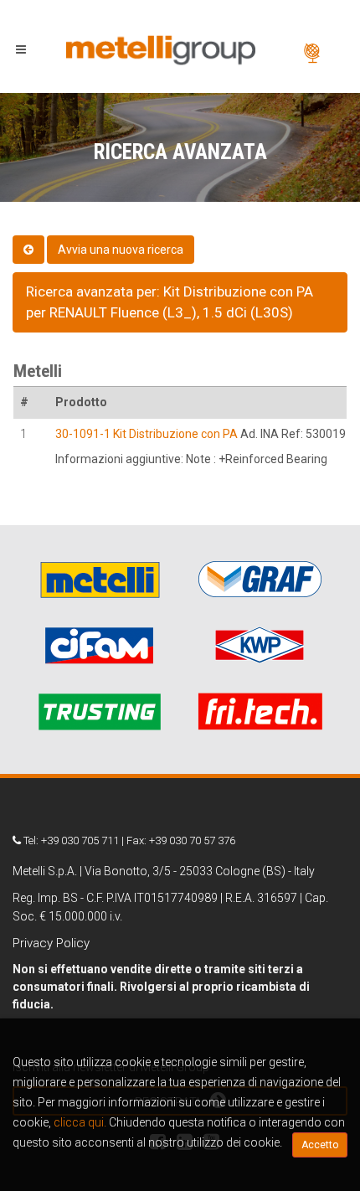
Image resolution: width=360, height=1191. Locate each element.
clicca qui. (80, 1122)
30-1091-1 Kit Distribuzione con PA (146, 434)
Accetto (319, 1145)
